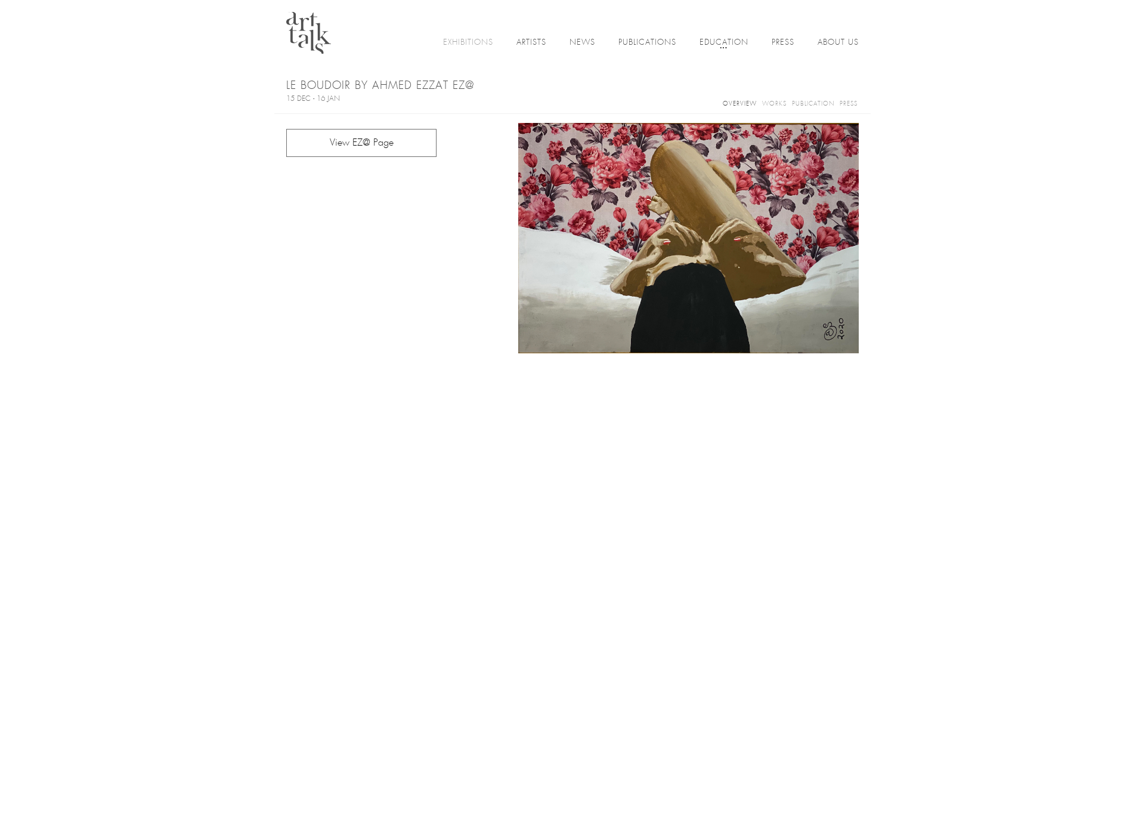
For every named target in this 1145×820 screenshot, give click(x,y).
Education (724, 42)
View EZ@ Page (362, 143)
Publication (813, 104)
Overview (740, 104)
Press (783, 42)
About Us (838, 42)
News (582, 42)
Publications (647, 42)
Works (774, 104)
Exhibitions (468, 42)
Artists (531, 42)
